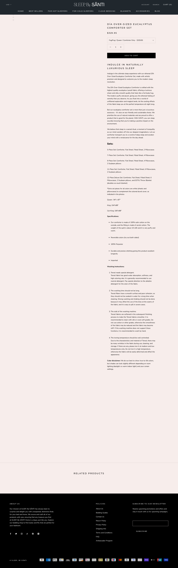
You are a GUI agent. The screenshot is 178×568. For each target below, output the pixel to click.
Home (21, 11)
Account (145, 4)
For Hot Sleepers (57, 11)
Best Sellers (36, 11)
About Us (99, 509)
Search (156, 4)
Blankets (125, 11)
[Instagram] (22, 533)
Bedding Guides (102, 513)
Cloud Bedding (107, 11)
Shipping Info (101, 529)
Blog (157, 11)
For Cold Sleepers (83, 11)
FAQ (97, 537)
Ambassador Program (104, 541)
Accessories (143, 11)
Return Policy (101, 521)
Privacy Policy (101, 525)
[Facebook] (10, 533)
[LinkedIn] (38, 533)
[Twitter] (16, 533)
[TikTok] (27, 533)
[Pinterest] (33, 533)
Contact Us (100, 517)
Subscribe (141, 531)
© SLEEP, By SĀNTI (18, 560)
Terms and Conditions (104, 533)
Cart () (167, 4)
